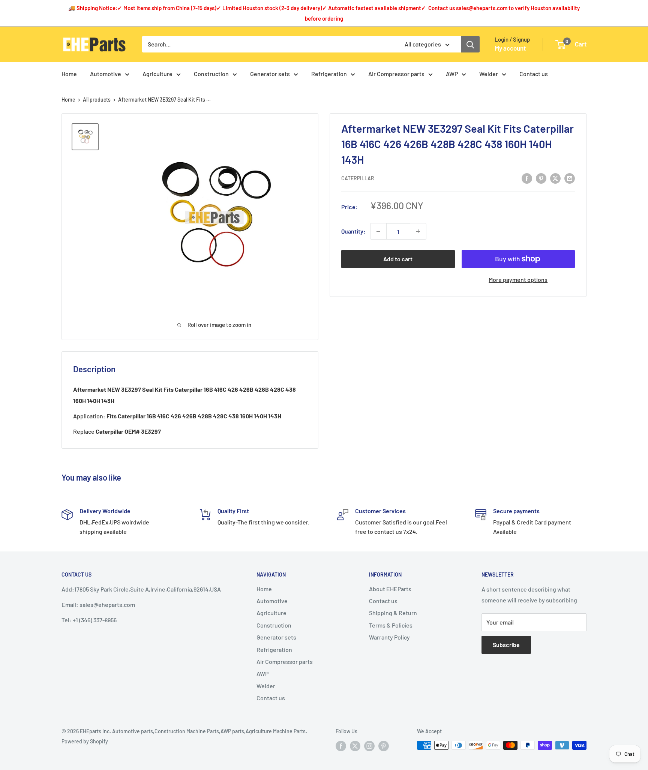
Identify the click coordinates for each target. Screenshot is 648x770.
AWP (452, 73)
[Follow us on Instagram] (369, 746)
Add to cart (397, 258)
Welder (488, 73)
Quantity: (353, 231)
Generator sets (270, 73)
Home (69, 73)
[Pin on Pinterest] (541, 178)
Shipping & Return (393, 612)
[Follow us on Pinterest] (383, 746)
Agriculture (157, 73)
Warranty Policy (389, 637)
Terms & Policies (390, 625)
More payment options (518, 279)
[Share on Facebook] (527, 178)
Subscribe (506, 644)
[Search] (470, 44)
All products (97, 99)
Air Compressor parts (396, 73)
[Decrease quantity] (378, 231)
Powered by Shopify (85, 741)
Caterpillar (357, 178)
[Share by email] (569, 178)
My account (510, 48)
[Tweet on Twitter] (555, 178)
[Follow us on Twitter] (355, 746)
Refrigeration (329, 73)
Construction (211, 73)
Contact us (533, 73)
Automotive (105, 73)
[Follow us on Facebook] (341, 746)
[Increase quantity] (418, 231)
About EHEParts (390, 588)
